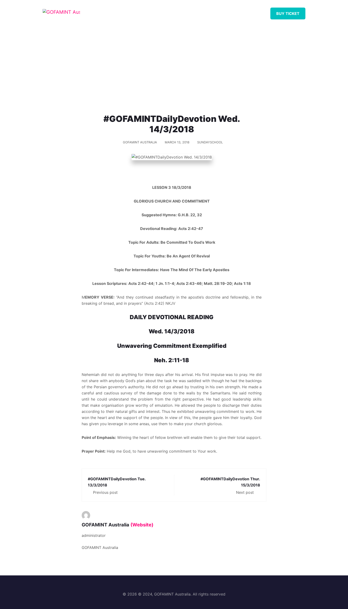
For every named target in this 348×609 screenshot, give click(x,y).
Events (204, 12)
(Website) (141, 525)
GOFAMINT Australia (140, 142)
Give (227, 12)
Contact (250, 12)
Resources (175, 12)
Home (125, 12)
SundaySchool (210, 142)
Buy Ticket (287, 13)
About (147, 12)
